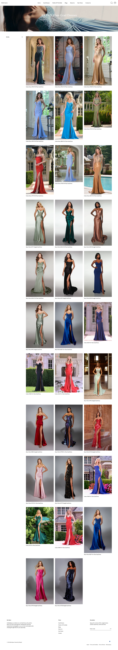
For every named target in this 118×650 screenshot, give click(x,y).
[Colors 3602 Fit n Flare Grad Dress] (98, 321)
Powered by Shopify (18, 642)
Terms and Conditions (94, 644)
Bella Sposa (4, 3)
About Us (72, 3)
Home (39, 3)
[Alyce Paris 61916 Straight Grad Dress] (98, 376)
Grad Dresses (46, 3)
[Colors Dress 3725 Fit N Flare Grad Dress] (98, 109)
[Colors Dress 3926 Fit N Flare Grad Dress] (69, 60)
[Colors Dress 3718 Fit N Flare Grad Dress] (69, 163)
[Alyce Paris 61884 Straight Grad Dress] (40, 428)
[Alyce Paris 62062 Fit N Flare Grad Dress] (40, 274)
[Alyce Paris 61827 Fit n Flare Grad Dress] (69, 325)
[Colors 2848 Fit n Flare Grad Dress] (69, 526)
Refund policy (108, 644)
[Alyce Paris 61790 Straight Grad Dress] (40, 581)
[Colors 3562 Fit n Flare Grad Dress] (69, 373)
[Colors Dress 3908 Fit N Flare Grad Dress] (98, 60)
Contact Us (88, 3)
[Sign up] (110, 628)
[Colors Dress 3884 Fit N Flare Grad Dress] (69, 115)
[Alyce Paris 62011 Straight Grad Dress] (69, 274)
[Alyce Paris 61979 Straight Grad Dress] (69, 479)
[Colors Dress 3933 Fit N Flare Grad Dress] (40, 60)
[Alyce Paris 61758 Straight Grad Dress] (69, 581)
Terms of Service (102, 644)
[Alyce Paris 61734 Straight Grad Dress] (98, 428)
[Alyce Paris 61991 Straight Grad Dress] (40, 325)
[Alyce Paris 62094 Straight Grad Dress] (98, 223)
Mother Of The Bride (57, 3)
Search (88, 644)
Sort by (7, 37)
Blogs (66, 3)
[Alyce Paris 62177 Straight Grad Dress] (40, 223)
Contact (60, 633)
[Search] (111, 2)
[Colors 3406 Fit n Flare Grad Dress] (40, 373)
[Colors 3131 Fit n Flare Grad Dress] (40, 525)
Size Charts (80, 3)
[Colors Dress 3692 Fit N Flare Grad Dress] (98, 169)
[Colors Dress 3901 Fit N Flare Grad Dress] (40, 115)
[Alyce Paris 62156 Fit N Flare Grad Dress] (69, 223)
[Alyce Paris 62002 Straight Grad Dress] (98, 274)
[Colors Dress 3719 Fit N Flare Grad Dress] (40, 169)
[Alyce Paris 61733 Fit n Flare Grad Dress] (40, 479)
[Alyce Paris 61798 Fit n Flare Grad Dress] (69, 428)
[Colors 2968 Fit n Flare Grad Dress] (98, 475)
